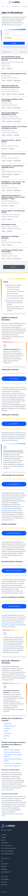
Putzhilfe (13, 626)
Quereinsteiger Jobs (14, 484)
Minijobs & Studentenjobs (14, 533)
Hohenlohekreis (15, 6)
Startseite (3, 837)
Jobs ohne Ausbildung (14, 606)
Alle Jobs (3, 840)
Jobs (7, 6)
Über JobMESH (5, 879)
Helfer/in (6, 731)
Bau (2, 861)
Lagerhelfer (5, 626)
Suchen (14, 43)
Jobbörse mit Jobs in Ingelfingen (12, 749)
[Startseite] (2, 6)
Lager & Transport (5, 872)
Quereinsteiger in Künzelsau (9, 510)
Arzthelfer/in (7, 728)
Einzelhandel (4, 864)
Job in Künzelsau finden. (8, 789)
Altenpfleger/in (8, 723)
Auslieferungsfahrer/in (10, 726)
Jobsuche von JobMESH (9, 351)
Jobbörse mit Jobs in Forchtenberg (12, 763)
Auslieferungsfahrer (15, 624)
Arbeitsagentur (5, 843)
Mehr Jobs (13, 267)
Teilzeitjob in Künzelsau (9, 453)
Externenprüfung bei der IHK (10, 647)
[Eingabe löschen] (23, 38)
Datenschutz (4, 885)
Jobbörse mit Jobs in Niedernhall (12, 752)
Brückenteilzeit (19, 466)
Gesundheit (4, 869)
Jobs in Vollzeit (14, 378)
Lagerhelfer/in (7, 733)
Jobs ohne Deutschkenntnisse (14, 570)
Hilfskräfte (4, 866)
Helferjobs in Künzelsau (15, 436)
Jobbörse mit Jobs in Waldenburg (12, 765)
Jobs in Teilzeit (14, 424)
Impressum (4, 882)
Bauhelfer (23, 624)
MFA (5, 738)
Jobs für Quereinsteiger (7, 851)
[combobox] (14, 38)
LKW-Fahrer (7, 735)
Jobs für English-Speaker (7, 853)
